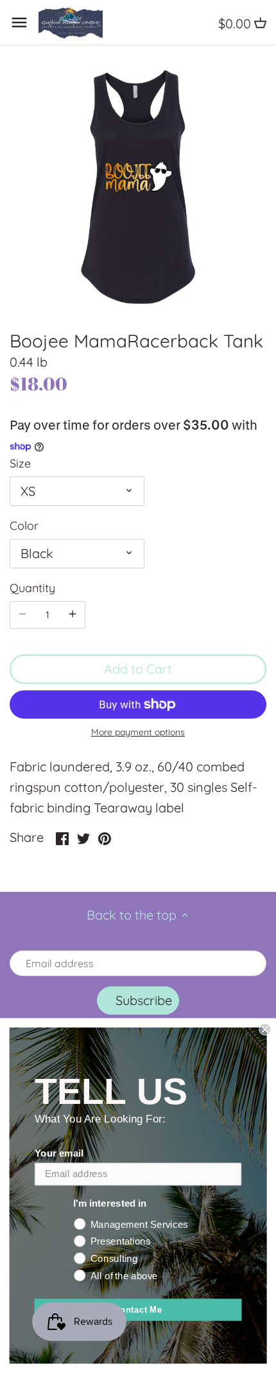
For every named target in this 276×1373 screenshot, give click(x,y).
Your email (59, 1153)
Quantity (32, 588)
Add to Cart (138, 669)
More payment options (138, 732)
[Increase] (72, 614)
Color (24, 526)
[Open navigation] (19, 22)
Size (20, 464)
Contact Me (138, 1310)
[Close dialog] (265, 1029)
